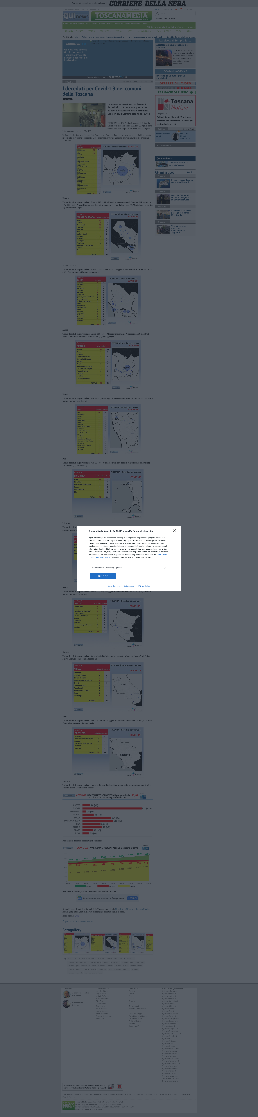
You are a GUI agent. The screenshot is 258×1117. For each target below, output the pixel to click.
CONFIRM (103, 576)
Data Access (129, 586)
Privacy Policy (144, 586)
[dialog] (129, 558)
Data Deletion (114, 586)
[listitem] (129, 567)
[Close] (175, 531)
